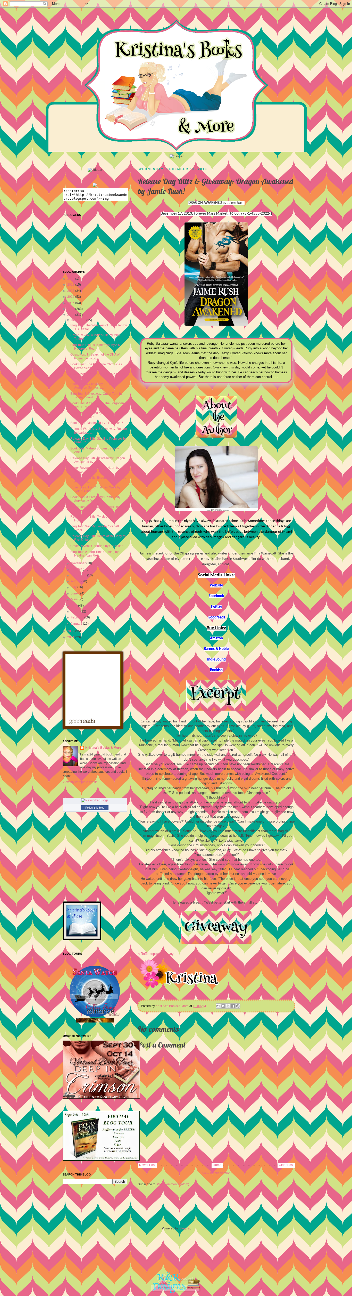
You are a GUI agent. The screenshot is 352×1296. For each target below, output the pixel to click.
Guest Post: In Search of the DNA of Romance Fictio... (95, 356)
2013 (71, 315)
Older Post (286, 1165)
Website (216, 585)
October (77, 569)
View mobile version (216, 1173)
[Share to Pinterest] (237, 1006)
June (75, 593)
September (79, 575)
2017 (71, 291)
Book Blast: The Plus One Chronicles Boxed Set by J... (96, 366)
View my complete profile (80, 782)
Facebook (216, 596)
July (74, 587)
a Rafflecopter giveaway (156, 954)
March (75, 611)
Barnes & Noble (216, 649)
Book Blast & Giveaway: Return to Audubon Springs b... (93, 385)
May (74, 599)
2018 (71, 284)
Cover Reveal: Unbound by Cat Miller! (96, 546)
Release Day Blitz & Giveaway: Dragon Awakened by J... (97, 460)
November (78, 563)
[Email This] (218, 1006)
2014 (71, 309)
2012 (71, 631)
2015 (71, 303)
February (77, 617)
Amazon (216, 638)
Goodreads (216, 617)
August (76, 581)
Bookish (216, 670)
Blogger (184, 1228)
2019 (71, 278)
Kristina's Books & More (103, 748)
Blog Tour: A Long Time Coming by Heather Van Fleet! (94, 553)
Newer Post (147, 1165)
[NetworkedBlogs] (94, 800)
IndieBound (216, 660)
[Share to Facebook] (233, 1006)
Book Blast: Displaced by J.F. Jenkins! (96, 423)
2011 (71, 637)
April (74, 605)
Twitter (216, 607)
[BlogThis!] (223, 1006)
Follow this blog (94, 807)
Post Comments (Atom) (173, 1184)
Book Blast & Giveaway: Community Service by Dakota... (95, 499)
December (78, 320)
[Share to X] (228, 1006)
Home (217, 1165)
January (77, 623)
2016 (71, 297)
